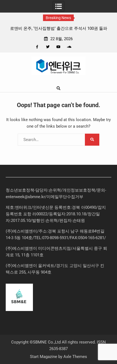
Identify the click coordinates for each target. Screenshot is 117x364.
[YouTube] (58, 47)
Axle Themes (75, 356)
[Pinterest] (79, 47)
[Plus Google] (69, 47)
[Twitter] (48, 47)
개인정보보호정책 (79, 190)
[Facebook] (37, 47)
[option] (58, 28)
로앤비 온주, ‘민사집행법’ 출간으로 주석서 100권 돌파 (58, 28)
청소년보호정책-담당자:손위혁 (33, 190)
